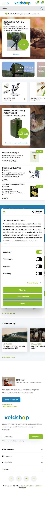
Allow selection (22, 297)
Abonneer (35, 437)
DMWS (26, 486)
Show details (32, 283)
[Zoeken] (41, 8)
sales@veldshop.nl (9, 406)
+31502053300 (7, 404)
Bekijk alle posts (8, 357)
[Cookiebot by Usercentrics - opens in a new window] (32, 212)
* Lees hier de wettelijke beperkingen (13, 441)
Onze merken (7, 313)
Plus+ (32, 486)
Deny (22, 303)
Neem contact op (11, 400)
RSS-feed (39, 486)
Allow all (22, 290)
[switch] (39, 259)
